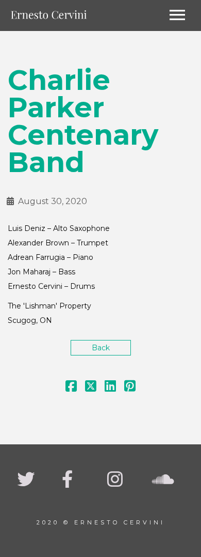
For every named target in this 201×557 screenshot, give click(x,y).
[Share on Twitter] (90, 388)
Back (101, 347)
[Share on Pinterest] (130, 388)
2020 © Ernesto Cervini (101, 522)
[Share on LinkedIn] (110, 388)
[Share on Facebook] (71, 388)
